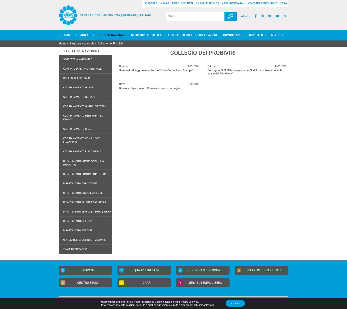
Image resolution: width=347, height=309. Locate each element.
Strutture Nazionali (110, 35)
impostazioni (206, 305)
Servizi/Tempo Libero (205, 282)
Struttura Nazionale (82, 43)
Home (62, 43)
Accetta (235, 303)
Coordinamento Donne (78, 87)
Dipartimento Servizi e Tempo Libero (87, 211)
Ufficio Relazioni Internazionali (84, 239)
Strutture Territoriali (147, 35)
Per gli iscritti (182, 3)
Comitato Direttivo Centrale (82, 68)
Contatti (274, 35)
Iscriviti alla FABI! (156, 3)
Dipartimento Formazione (80, 183)
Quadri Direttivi (146, 270)
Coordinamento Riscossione (82, 151)
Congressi (256, 35)
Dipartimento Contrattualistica (84, 174)
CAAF (146, 282)
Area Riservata (232, 3)
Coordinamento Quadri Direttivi (84, 106)
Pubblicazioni (207, 35)
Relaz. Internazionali (264, 270)
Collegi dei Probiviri (77, 78)
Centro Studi (87, 282)
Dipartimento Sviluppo (78, 221)
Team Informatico (75, 249)
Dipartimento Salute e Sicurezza (84, 202)
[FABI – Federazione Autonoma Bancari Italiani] (105, 15)
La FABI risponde (207, 3)
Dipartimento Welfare (78, 230)
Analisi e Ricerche (180, 35)
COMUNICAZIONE (234, 35)
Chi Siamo (65, 35)
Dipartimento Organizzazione (83, 192)
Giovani (88, 270)
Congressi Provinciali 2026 (267, 3)
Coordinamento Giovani (79, 96)
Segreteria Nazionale (77, 59)
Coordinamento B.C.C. (77, 128)
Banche (84, 35)
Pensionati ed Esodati (205, 270)
